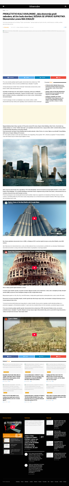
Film (48, 481)
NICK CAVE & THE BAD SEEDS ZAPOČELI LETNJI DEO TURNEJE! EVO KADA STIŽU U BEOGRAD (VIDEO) (56, 397)
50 (53, 381)
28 (31, 381)
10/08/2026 (5, 381)
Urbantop (18, 481)
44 (9, 381)
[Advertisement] (34, 2)
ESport (52, 481)
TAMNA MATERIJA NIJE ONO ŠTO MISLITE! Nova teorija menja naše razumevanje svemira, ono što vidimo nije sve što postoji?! (60, 456)
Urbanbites (26, 27)
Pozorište (44, 481)
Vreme (60, 481)
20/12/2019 (13, 27)
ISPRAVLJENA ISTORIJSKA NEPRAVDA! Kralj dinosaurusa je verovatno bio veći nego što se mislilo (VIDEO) (55, 93)
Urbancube (34, 6)
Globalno (22, 27)
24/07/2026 (49, 381)
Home (4, 10)
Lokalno (31, 481)
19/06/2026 (49, 400)
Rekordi (35, 481)
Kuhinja (64, 481)
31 (53, 400)
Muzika (40, 481)
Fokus (7, 10)
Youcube (56, 481)
